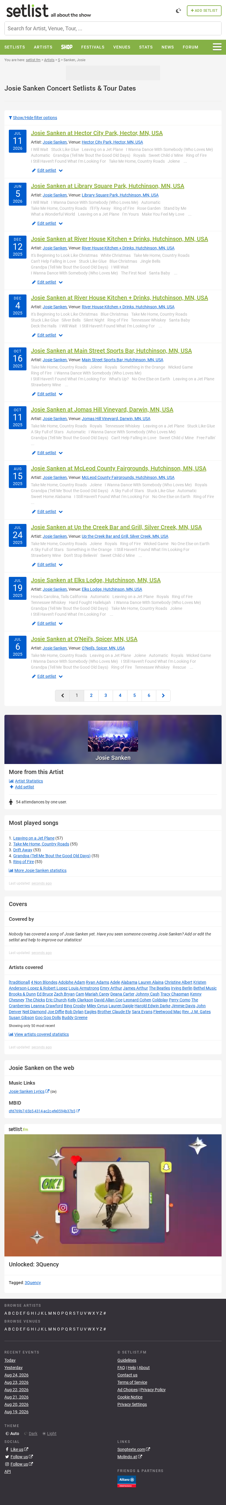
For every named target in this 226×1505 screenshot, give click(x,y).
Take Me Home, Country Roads (41, 844)
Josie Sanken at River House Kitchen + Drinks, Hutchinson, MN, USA (119, 238)
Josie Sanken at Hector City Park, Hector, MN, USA (97, 132)
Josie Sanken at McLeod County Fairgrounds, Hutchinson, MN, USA (118, 468)
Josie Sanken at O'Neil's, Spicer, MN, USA (84, 638)
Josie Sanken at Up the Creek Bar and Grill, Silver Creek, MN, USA (116, 527)
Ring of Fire (23, 861)
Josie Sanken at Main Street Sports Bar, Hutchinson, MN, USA (111, 350)
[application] (113, 1195)
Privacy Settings (132, 1404)
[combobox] (113, 28)
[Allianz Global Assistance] (126, 1481)
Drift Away (22, 850)
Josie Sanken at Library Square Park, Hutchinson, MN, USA (107, 185)
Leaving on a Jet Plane (33, 838)
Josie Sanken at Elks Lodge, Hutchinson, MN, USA (96, 580)
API (7, 1471)
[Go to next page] (163, 695)
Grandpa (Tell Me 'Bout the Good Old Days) (52, 855)
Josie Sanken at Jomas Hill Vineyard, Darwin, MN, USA (102, 409)
